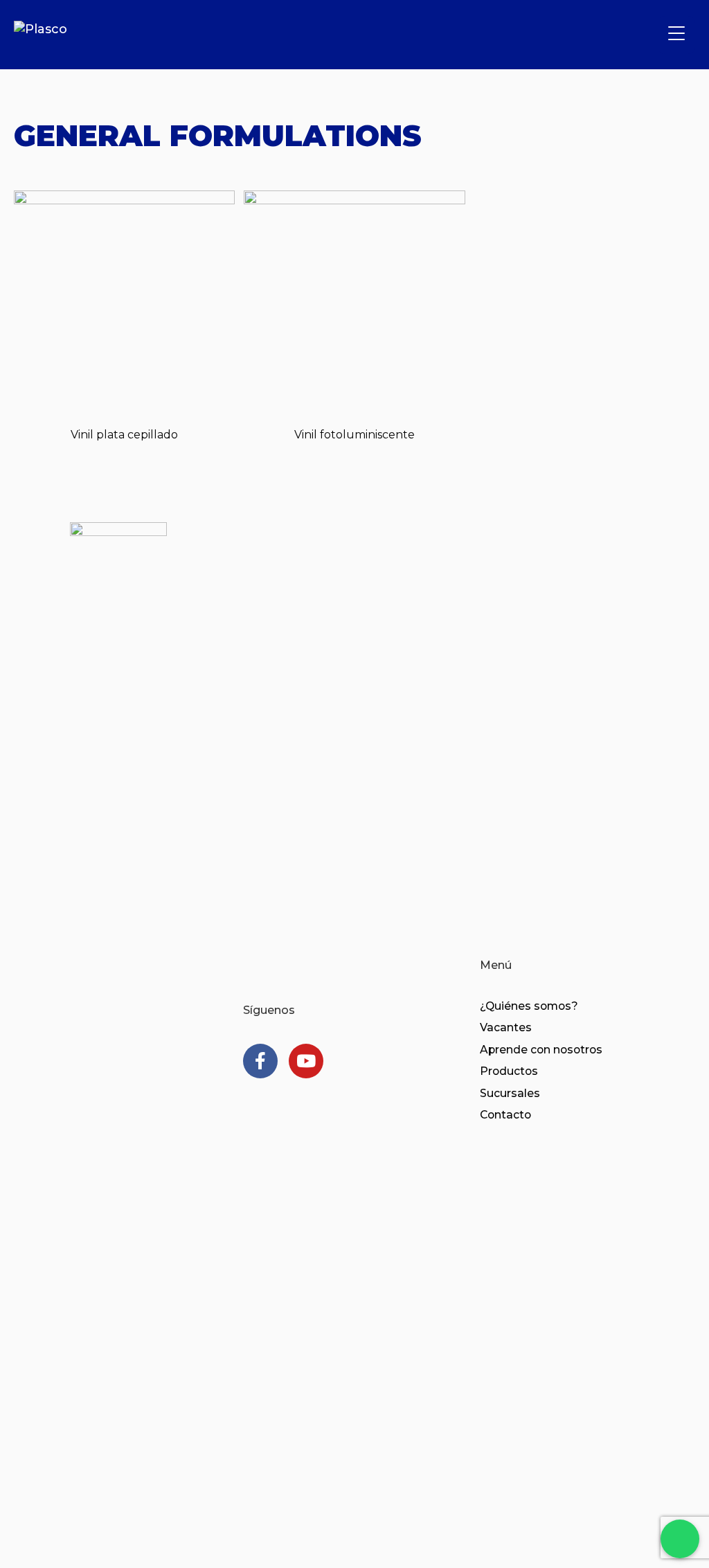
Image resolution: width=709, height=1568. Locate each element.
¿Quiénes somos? (529, 1006)
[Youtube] (306, 1061)
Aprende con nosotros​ (541, 1049)
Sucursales (510, 1093)
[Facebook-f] (260, 1061)
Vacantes (506, 1027)
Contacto (505, 1114)
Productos (509, 1071)
